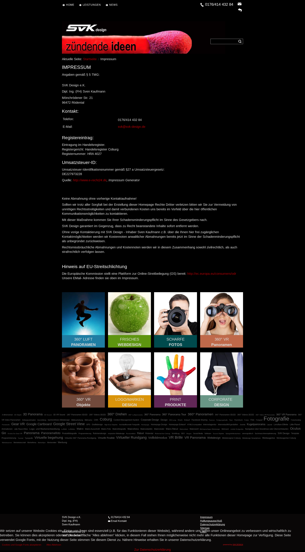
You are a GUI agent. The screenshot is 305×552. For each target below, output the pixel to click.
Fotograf (259, 420)
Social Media (198, 433)
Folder (246, 420)
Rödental (149, 433)
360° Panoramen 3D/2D (225, 415)
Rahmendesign (99, 433)
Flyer (231, 420)
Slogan (189, 433)
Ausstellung (41, 420)
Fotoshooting (296, 420)
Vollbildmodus (158, 437)
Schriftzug (176, 433)
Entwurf (187, 420)
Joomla (242, 425)
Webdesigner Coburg (231, 438)
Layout (269, 425)
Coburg (106, 419)
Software (207, 433)
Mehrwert (225, 429)
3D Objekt (17, 415)
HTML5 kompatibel (194, 425)
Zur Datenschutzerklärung (152, 549)
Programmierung (84, 433)
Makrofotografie (119, 429)
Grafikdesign (97, 424)
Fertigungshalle (222, 420)
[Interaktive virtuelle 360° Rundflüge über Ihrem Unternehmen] (83, 313)
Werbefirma (31, 442)
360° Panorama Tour (174, 414)
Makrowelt (194, 429)
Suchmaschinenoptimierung (265, 433)
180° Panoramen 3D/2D (77, 415)
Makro (80, 428)
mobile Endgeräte (237, 429)
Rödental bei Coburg (162, 433)
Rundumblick (131, 433)
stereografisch (247, 433)
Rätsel (140, 433)
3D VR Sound (59, 415)
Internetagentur (209, 424)
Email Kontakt (119, 521)
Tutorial (20, 438)
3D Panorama (33, 414)
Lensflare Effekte (281, 424)
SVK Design (284, 433)
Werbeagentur (268, 438)
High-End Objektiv (111, 425)
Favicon (212, 420)
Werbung (62, 442)
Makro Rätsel (172, 429)
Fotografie (276, 418)
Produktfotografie (69, 433)
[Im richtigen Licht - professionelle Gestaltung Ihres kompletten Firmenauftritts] (221, 373)
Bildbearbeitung (77, 420)
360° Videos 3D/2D (245, 415)
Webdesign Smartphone (251, 438)
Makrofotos (133, 429)
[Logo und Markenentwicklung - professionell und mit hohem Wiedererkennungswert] (129, 373)
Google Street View (69, 424)
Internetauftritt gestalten (228, 424)
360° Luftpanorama (135, 415)
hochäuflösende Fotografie (129, 425)
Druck (180, 420)
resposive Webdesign (116, 433)
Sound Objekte (218, 433)
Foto (252, 420)
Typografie (29, 438)
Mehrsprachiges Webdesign (210, 429)
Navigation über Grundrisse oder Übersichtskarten (266, 429)
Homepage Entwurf (177, 424)
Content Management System (126, 420)
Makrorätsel (184, 429)
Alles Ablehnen (53, 544)
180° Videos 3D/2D (97, 415)
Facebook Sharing (199, 420)
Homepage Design (159, 424)
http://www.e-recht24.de (90, 180)
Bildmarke (88, 420)
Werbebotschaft (20, 442)
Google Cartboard (39, 424)
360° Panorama (152, 414)
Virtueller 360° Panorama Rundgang (80, 438)
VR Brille (176, 437)
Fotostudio (6, 425)
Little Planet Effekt (21, 429)
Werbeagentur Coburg (286, 438)
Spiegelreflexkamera (233, 433)
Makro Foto (106, 429)
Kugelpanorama (256, 424)
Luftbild (64, 429)
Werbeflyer (42, 442)
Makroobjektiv (146, 429)
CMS (96, 420)
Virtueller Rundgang (131, 437)
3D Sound (48, 415)
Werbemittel (51, 442)
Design (164, 420)
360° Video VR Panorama (265, 415)
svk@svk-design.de (131, 126)
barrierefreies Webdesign (59, 420)
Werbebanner (7, 442)
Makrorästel (159, 429)
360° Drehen (117, 414)
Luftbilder (71, 429)
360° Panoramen (200, 414)
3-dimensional (7, 415)
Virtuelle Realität (106, 437)
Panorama (32, 433)
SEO (183, 433)
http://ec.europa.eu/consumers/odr (211, 273)
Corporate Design (150, 419)
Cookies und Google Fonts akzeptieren (21, 544)
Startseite (90, 59)
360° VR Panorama (286, 414)
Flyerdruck (238, 420)
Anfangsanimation (29, 420)
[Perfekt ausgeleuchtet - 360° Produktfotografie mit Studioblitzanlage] (83, 373)
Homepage (145, 425)
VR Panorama (195, 437)
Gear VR (18, 424)
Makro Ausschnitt (92, 429)
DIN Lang (172, 420)
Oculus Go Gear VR (15, 433)
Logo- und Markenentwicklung (44, 429)
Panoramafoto (51, 433)
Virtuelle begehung (48, 437)
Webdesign (213, 437)
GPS (88, 424)
